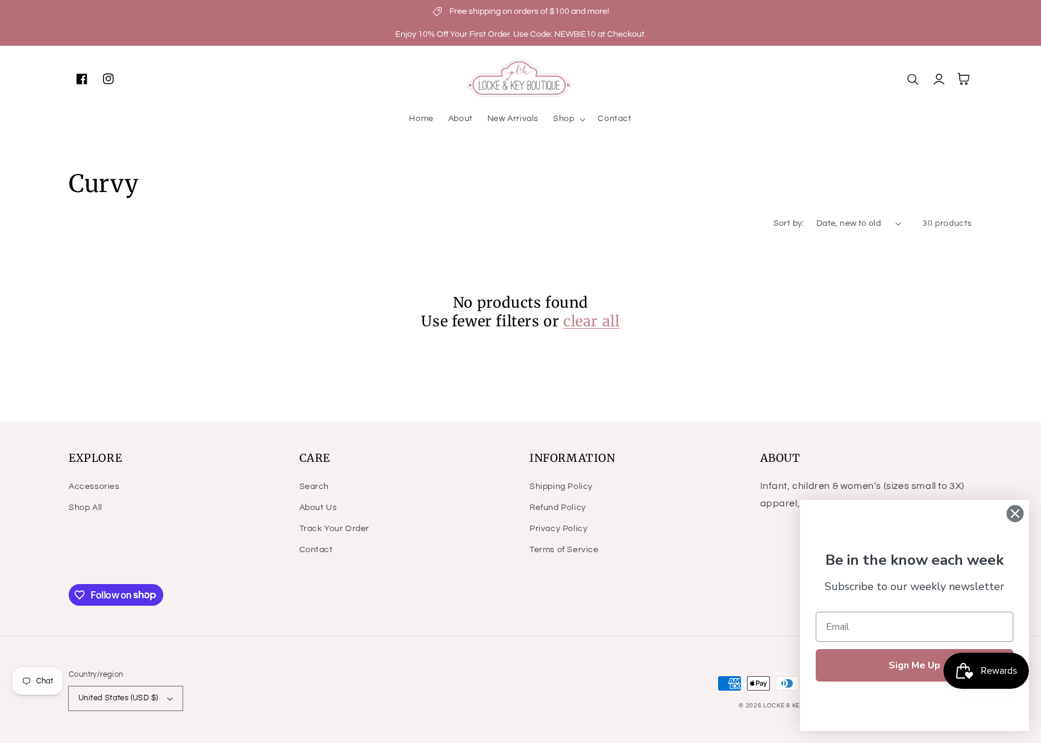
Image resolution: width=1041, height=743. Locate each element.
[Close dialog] (1015, 514)
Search (314, 486)
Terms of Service (564, 550)
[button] (568, 118)
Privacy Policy (558, 528)
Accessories (94, 486)
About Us (318, 507)
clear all (591, 321)
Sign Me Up (914, 665)
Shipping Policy (561, 486)
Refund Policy (558, 507)
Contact (316, 550)
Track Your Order (334, 528)
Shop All (85, 507)
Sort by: (789, 223)
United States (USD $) (118, 698)
